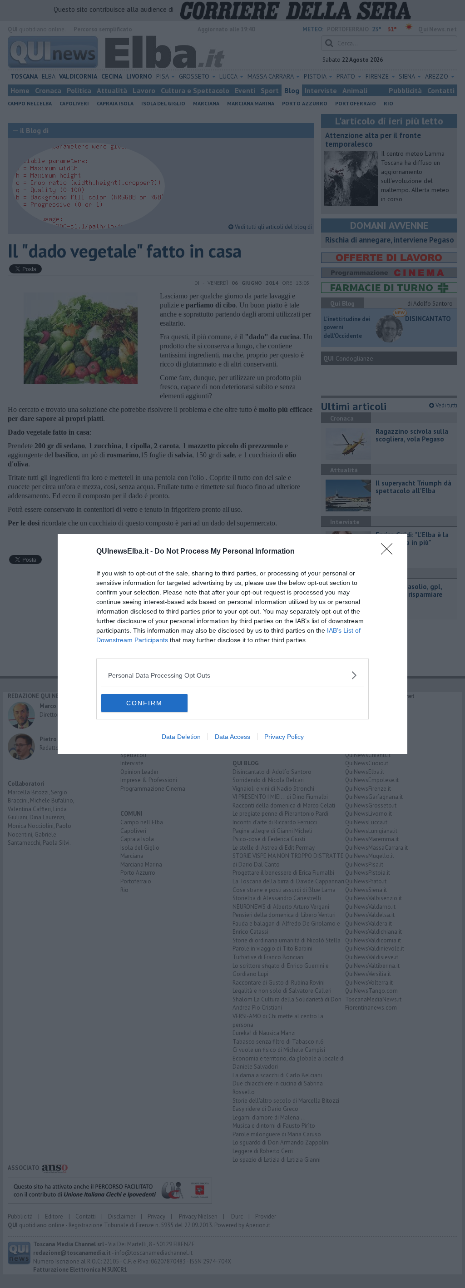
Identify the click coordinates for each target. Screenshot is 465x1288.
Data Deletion (181, 736)
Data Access (232, 736)
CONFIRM (144, 703)
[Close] (389, 551)
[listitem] (232, 675)
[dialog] (232, 644)
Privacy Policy (284, 736)
